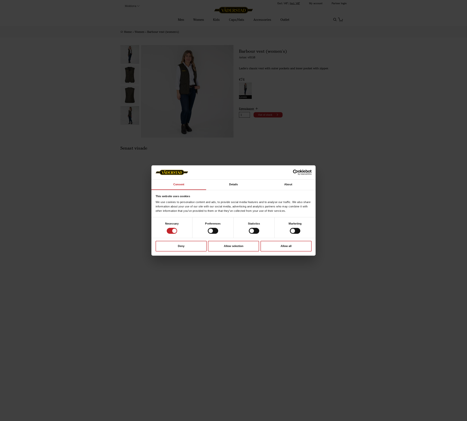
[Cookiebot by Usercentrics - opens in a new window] (296, 172)
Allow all (286, 246)
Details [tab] (233, 184)
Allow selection (233, 246)
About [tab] (288, 184)
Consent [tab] (178, 184)
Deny (181, 246)
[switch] (213, 231)
